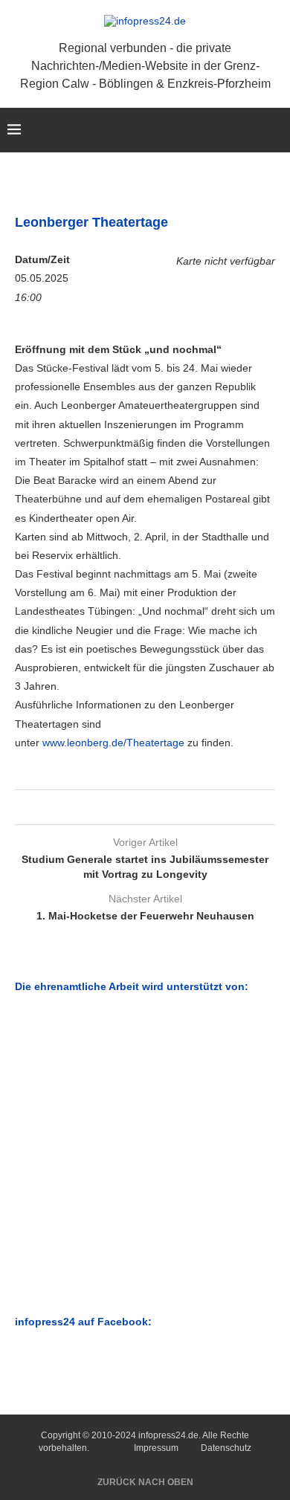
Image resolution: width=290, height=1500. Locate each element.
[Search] (275, 130)
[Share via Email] (156, 807)
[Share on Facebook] (128, 807)
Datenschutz (226, 1448)
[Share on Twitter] (142, 807)
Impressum (156, 1448)
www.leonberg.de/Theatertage (113, 743)
